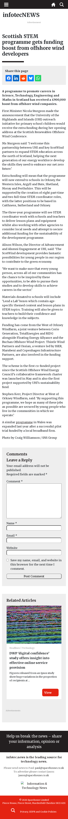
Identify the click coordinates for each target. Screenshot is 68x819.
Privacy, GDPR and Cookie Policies (38, 811)
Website (11, 548)
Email (11, 535)
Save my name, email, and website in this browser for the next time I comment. (36, 564)
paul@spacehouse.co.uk (50, 768)
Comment (14, 481)
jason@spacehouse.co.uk (34, 775)
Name (11, 523)
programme (24, 422)
